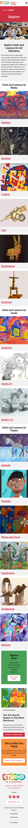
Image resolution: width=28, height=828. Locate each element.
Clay (3, 230)
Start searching (14, 735)
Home (5, 10)
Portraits (6, 501)
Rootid (16, 822)
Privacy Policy (14, 813)
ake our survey (14, 761)
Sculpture (6, 301)
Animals (5, 465)
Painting (5, 122)
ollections (14, 678)
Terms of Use (14, 817)
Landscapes (8, 572)
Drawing (6, 158)
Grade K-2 (6, 347)
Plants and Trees (10, 536)
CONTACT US (14, 802)
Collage (5, 194)
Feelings (5, 644)
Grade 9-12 (7, 419)
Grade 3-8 (6, 383)
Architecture (8, 608)
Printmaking (8, 266)
